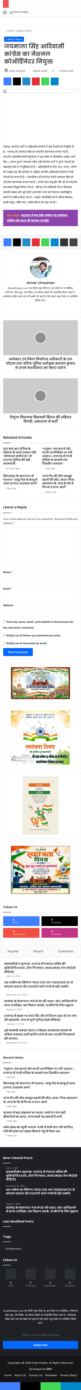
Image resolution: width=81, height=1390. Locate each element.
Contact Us (35, 1375)
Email (7, 588)
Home (10, 30)
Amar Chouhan (17, 70)
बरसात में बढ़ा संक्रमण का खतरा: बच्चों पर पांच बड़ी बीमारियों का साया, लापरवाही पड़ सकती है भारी (34, 1115)
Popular (13, 951)
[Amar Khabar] (19, 12)
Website (8, 605)
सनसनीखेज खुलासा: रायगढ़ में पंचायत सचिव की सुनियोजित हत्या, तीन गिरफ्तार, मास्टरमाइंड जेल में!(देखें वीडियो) (39, 968)
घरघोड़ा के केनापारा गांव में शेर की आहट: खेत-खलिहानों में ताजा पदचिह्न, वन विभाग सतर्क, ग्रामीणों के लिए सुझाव (40, 1003)
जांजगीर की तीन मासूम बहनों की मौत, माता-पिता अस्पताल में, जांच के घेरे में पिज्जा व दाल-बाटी (58, 481)
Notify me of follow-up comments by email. (33, 635)
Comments (65, 951)
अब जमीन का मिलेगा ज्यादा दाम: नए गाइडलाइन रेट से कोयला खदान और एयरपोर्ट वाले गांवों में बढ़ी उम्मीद (38, 985)
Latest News (24, 30)
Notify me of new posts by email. (27, 643)
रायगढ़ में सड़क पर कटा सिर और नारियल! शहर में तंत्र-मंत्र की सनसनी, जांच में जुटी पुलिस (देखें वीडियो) (40, 1018)
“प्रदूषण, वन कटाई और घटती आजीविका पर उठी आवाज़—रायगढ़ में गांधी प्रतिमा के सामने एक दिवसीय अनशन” (57, 456)
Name (8, 572)
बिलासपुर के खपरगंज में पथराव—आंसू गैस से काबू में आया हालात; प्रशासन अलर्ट (20, 479)
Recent (38, 951)
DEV (49, 1369)
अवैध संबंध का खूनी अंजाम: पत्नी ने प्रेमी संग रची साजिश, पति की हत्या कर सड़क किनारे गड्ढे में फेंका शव (38, 1129)
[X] (40, 306)
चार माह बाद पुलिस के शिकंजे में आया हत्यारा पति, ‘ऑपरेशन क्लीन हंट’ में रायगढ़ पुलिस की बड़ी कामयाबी (20, 456)
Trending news (13, 1248)
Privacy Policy (68, 1375)
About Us (20, 1375)
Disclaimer (51, 1375)
